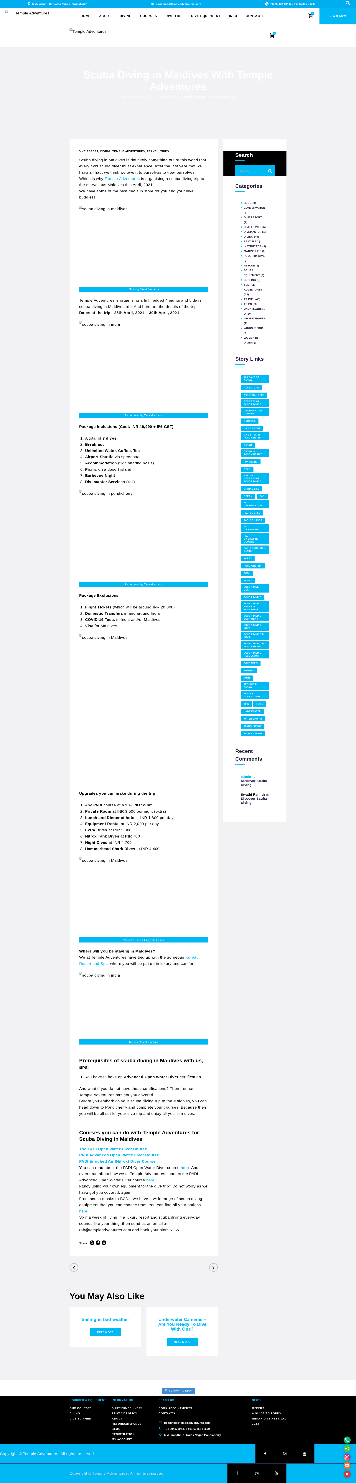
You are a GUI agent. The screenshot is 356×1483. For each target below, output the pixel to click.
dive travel (252, 227)
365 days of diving (251, 379)
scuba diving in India (254, 636)
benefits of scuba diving (252, 403)
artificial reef (254, 395)
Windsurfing (253, 328)
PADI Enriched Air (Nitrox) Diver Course (117, 1161)
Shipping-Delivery (127, 1408)
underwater (252, 711)
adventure (251, 387)
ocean (248, 496)
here (185, 1167)
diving (248, 445)
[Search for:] (255, 170)
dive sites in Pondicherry (253, 436)
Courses (250, 421)
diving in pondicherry (253, 453)
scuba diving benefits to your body (252, 606)
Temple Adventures (128, 151)
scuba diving (252, 597)
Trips (164, 151)
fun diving (251, 462)
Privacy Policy (124, 1413)
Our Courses (81, 1408)
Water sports (253, 719)
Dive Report (88, 151)
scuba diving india (252, 626)
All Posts (140, 97)
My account (122, 1439)
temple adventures (252, 695)
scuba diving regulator (252, 654)
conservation (254, 207)
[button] (347, 1474)
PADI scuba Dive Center (254, 549)
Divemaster (252, 231)
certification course (253, 412)
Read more (105, 1332)
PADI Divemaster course (252, 539)
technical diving (251, 686)
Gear (247, 469)
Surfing (250, 279)
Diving (105, 151)
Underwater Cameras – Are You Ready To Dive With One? (182, 1324)
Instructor (253, 246)
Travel (152, 151)
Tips (246, 704)
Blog (248, 202)
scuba (248, 580)
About (117, 1418)
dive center (252, 428)
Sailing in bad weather (105, 1319)
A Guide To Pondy (266, 1413)
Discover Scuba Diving (254, 783)
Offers (258, 1408)
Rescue (249, 265)
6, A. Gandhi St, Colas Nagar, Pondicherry (59, 3)
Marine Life (252, 251)
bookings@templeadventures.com (178, 3)
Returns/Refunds (127, 1423)
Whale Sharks (255, 318)
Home (125, 97)
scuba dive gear (251, 588)
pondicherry (253, 566)
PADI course (252, 513)
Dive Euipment (81, 1418)
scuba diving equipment (252, 617)
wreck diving (253, 733)
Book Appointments (175, 1408)
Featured (251, 241)
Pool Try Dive (254, 255)
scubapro (251, 663)
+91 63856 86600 (305, 3)
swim (247, 678)
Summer (249, 670)
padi (262, 496)
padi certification (253, 504)
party (248, 558)
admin (246, 777)
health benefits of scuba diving (252, 478)
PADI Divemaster (252, 528)
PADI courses (253, 520)
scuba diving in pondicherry (254, 645)
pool (247, 573)
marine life (251, 489)
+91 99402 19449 (281, 3)
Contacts (167, 1413)
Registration (123, 1434)
